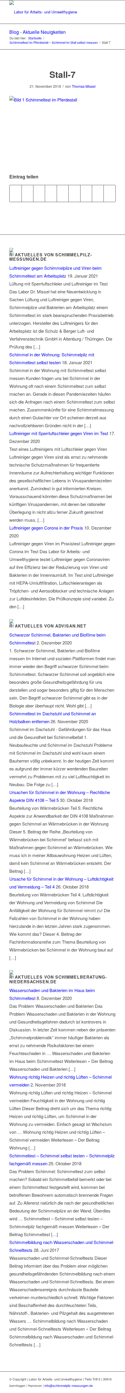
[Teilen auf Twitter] (27, 193)
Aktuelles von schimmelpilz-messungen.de (50, 257)
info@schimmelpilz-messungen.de (68, 1385)
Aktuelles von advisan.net (50, 626)
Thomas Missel (84, 86)
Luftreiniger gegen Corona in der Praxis (46, 528)
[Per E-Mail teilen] (109, 193)
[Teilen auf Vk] (86, 193)
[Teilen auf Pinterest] (50, 193)
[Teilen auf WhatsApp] (39, 193)
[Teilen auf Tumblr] (74, 193)
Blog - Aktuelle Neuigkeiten (37, 32)
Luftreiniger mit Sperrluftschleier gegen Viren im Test (58, 433)
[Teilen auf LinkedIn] (62, 193)
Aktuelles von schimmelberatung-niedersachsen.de (58, 979)
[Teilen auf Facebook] (15, 193)
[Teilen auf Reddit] (97, 193)
